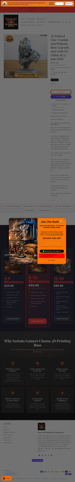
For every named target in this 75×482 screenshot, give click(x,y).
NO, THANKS (51, 260)
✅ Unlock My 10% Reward (52, 251)
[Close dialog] (64, 220)
